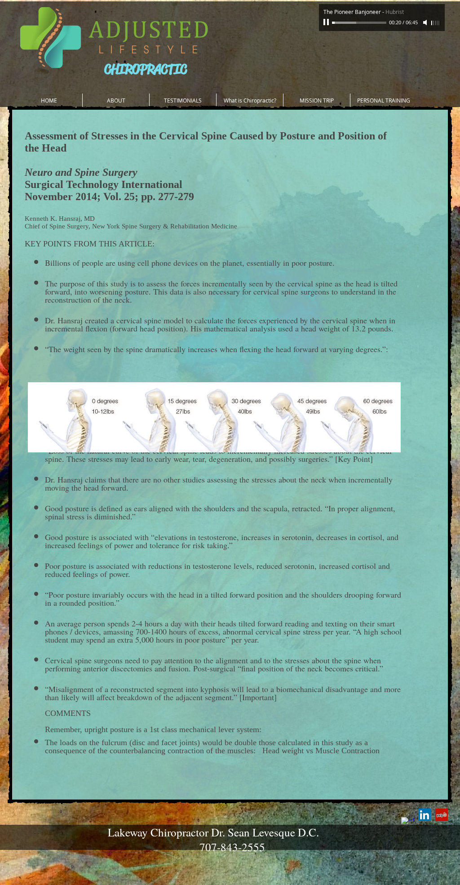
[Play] (327, 22)
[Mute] (425, 22)
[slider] (435, 23)
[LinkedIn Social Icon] (424, 815)
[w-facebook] (407, 823)
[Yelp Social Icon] (441, 815)
